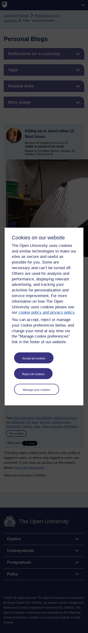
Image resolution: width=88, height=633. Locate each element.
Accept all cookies (33, 358)
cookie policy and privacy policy (46, 312)
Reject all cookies (33, 374)
